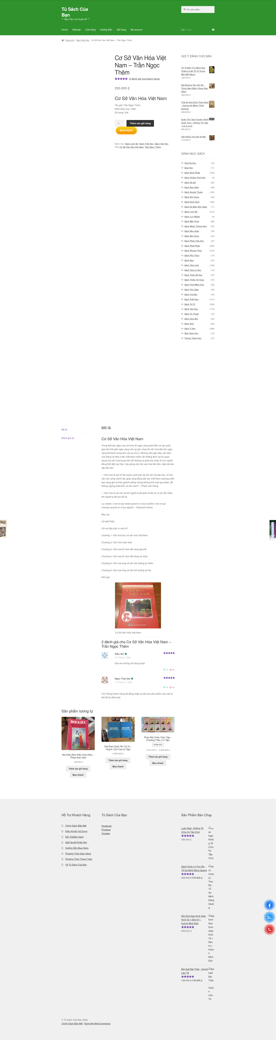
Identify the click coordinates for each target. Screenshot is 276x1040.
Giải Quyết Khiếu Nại (76, 842)
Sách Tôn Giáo (191, 289)
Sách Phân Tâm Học (194, 240)
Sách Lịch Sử (131, 143)
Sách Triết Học (146, 143)
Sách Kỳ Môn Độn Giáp (195, 206)
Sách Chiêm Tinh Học (195, 177)
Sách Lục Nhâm (192, 216)
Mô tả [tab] (64, 429)
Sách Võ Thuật (191, 313)
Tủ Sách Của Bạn (75, 12)
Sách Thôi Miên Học (194, 284)
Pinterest (106, 829)
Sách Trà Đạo (190, 294)
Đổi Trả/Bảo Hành (74, 837)
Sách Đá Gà (190, 182)
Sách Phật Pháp (192, 245)
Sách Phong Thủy (193, 250)
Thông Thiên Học (193, 338)
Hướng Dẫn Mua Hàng (76, 848)
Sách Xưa (189, 323)
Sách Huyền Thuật (193, 192)
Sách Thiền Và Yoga (194, 279)
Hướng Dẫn (106, 29)
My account (136, 29)
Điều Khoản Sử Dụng (76, 831)
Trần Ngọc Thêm (153, 147)
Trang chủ (69, 40)
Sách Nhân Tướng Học (195, 226)
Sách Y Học (190, 328)
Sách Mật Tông (191, 221)
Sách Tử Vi (189, 304)
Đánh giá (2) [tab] (68, 438)
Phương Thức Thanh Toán (78, 859)
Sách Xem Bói (191, 318)
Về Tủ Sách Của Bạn (76, 864)
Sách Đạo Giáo (191, 187)
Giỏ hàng (121, 29)
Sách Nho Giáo (191, 231)
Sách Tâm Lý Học (192, 270)
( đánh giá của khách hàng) (144, 78)
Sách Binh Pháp (192, 172)
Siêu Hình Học (191, 333)
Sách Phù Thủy (191, 255)
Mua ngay (126, 130)
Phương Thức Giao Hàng (78, 853)
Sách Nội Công (191, 236)
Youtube (105, 833)
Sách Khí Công (191, 197)
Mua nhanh (78, 774)
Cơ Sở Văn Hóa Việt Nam (131, 147)
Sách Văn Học (82, 40)
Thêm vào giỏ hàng (140, 123)
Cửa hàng (90, 29)
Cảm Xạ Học (190, 163)
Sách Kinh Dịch (192, 201)
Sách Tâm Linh (191, 265)
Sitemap (76, 29)
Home (65, 29)
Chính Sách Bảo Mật (75, 825)
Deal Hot (188, 167)
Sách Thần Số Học (193, 275)
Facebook (106, 826)
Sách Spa (189, 260)
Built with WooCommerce (97, 1023)
